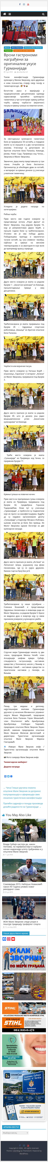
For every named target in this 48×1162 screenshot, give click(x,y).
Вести (7, 48)
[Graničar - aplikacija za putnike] (24, 1095)
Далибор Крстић (22, 72)
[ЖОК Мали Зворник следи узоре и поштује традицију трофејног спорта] (24, 897)
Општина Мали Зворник (33, 48)
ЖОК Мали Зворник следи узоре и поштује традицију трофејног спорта (21, 923)
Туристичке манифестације (23, 51)
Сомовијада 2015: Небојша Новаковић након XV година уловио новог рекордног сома (22, 887)
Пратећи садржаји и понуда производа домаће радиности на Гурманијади (23, 805)
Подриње (8, 51)
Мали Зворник (17, 48)
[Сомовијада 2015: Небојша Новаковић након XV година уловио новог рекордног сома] (24, 860)
